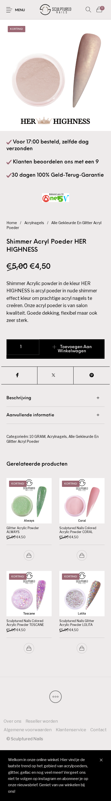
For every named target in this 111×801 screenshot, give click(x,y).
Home (11, 223)
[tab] (55, 398)
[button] (29, 555)
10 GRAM (37, 436)
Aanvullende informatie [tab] (30, 415)
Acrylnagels (34, 223)
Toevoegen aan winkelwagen (75, 349)
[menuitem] (12, 721)
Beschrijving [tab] (18, 398)
